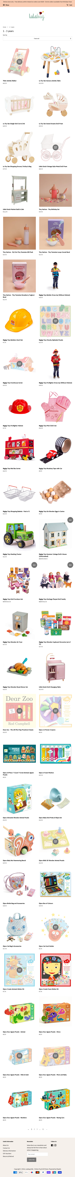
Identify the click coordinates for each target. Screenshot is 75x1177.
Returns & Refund (8, 1156)
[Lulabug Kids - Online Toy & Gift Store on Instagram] (55, 1145)
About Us (5, 1145)
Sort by (5, 35)
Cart (70, 5)
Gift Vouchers (7, 1153)
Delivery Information (9, 1151)
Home (4, 27)
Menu (7, 5)
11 (43, 1129)
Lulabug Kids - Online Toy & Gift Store (36, 1169)
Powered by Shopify (55, 1169)
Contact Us (6, 1148)
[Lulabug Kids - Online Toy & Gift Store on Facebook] (52, 1145)
